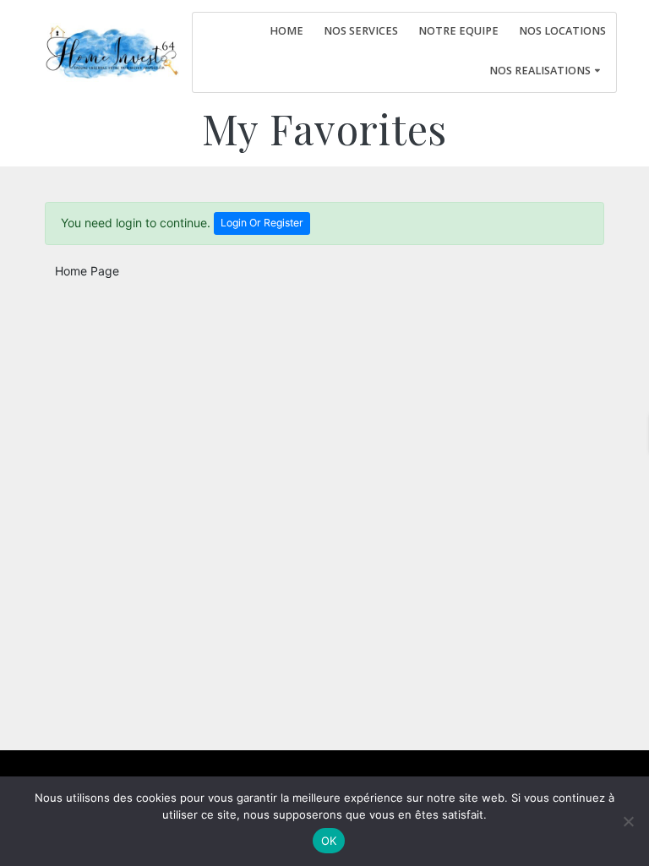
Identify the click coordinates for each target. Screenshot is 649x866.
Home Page (87, 271)
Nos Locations (562, 31)
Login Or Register (262, 222)
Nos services (361, 31)
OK (329, 840)
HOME (286, 31)
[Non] (627, 821)
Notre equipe (458, 31)
